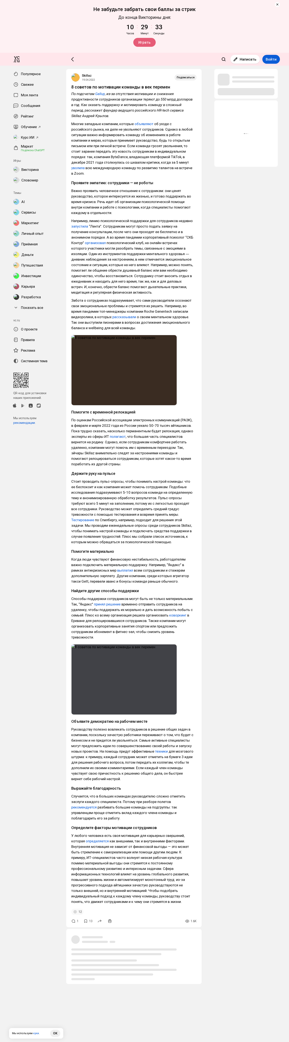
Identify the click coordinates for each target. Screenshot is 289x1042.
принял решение (107, 604)
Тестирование (82, 520)
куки (36, 1033)
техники (161, 751)
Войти (271, 59)
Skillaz (87, 75)
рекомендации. (24, 423)
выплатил (125, 570)
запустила (79, 226)
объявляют (144, 124)
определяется (97, 841)
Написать (248, 59)
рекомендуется (84, 807)
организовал (95, 243)
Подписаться (185, 77)
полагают (118, 436)
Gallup (100, 94)
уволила (78, 168)
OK (55, 1033)
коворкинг (177, 615)
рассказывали (124, 317)
